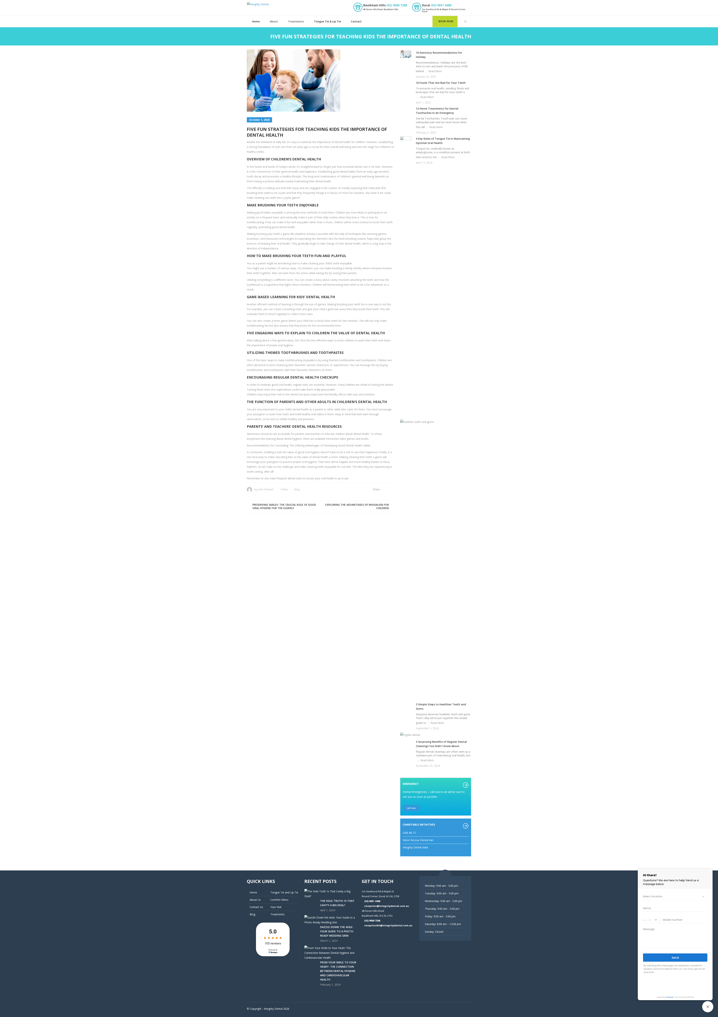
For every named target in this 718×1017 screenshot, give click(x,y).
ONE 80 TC (409, 833)
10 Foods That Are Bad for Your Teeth (441, 83)
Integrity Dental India (415, 847)
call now (411, 808)
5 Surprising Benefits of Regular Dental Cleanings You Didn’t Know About (441, 744)
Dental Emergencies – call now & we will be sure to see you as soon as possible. (434, 794)
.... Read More (433, 71)
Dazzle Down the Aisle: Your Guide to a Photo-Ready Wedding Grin (337, 931)
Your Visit (276, 907)
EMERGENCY (410, 784)
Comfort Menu (279, 899)
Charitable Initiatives (419, 824)
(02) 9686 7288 (396, 5)
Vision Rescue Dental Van (418, 840)
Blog (297, 489)
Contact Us (256, 907)
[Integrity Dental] (262, 7)
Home (253, 892)
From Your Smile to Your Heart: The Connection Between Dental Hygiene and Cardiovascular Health (338, 971)
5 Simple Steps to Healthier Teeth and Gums (441, 706)
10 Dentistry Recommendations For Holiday (439, 55)
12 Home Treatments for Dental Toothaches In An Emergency (437, 111)
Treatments (277, 914)
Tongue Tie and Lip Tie (284, 892)
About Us (255, 899)
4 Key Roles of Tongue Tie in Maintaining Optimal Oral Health (443, 141)
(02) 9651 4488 (441, 5)
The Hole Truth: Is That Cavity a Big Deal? (337, 903)
